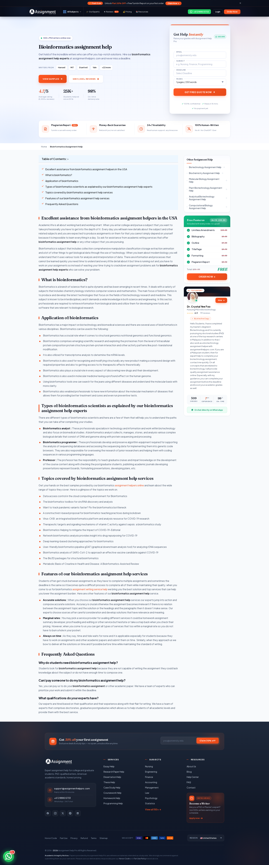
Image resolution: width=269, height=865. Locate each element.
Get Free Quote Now (198, 92)
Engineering (151, 771)
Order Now (232, 12)
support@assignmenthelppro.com (72, 788)
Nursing (149, 766)
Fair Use (63, 838)
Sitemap (104, 838)
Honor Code (51, 838)
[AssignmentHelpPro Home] (43, 11)
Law (147, 792)
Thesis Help (109, 782)
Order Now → (207, 276)
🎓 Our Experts (93, 12)
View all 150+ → (153, 809)
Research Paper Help (114, 771)
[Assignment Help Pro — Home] (59, 761)
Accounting (151, 782)
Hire (221, 300)
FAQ (189, 782)
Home (44, 146)
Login (217, 12)
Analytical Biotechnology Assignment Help (201, 198)
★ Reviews (111, 12)
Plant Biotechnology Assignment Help (205, 189)
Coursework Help (112, 792)
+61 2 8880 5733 (62, 798)
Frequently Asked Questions (61, 204)
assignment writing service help (89, 589)
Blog (189, 771)
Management (152, 787)
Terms (94, 838)
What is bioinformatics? (58, 175)
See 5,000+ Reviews (84, 79)
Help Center (193, 777)
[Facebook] (48, 813)
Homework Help (112, 798)
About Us (191, 766)
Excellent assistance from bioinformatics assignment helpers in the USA (86, 169)
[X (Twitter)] (63, 813)
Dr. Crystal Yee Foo (198, 306)
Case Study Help (112, 787)
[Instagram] (55, 813)
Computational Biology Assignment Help (201, 207)
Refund (84, 838)
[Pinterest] (70, 813)
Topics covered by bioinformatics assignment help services (79, 192)
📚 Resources (142, 12)
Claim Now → (173, 3)
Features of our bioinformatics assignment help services (77, 198)
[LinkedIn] (78, 813)
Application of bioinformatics (61, 181)
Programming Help (113, 803)
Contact (191, 787)
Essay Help (109, 766)
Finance (149, 777)
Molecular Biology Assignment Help (204, 180)
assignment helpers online (129, 485)
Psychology (151, 798)
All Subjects (73, 11)
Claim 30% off (208, 740)
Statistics (150, 803)
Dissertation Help (112, 777)
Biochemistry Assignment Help (204, 173)
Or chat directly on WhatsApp (208, 410)
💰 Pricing (127, 12)
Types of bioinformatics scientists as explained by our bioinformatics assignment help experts (98, 186)
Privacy (74, 838)
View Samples (51, 79)
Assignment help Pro (68, 850)
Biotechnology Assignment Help (205, 167)
